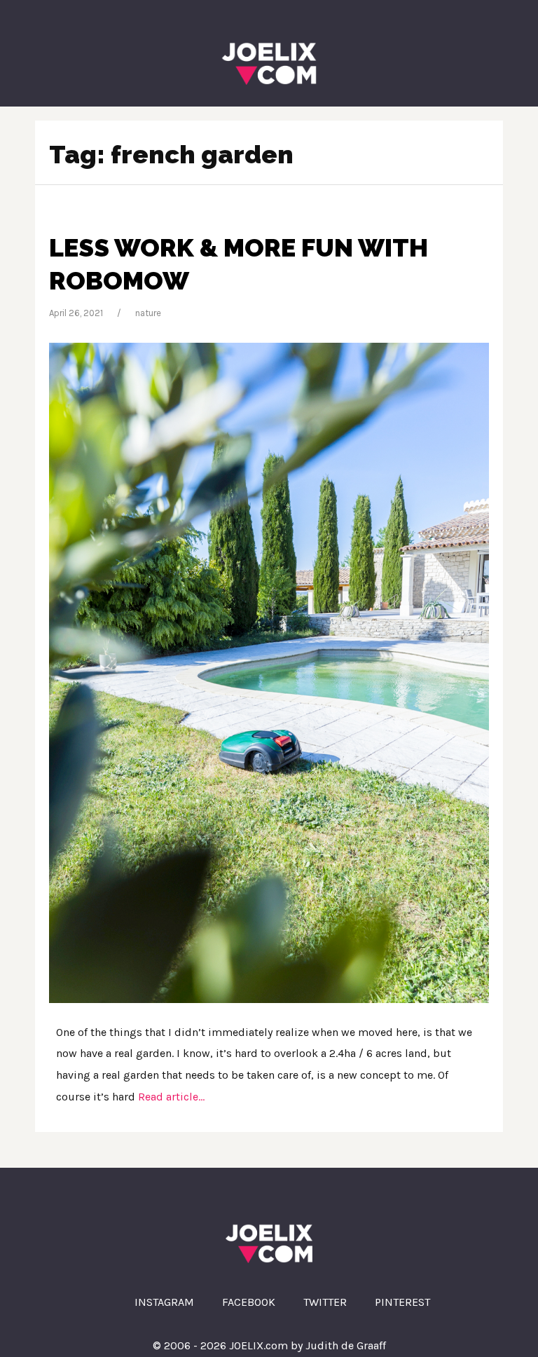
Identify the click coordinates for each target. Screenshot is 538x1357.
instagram (164, 1302)
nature (148, 313)
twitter (325, 1302)
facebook (248, 1302)
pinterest (402, 1302)
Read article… (170, 1096)
